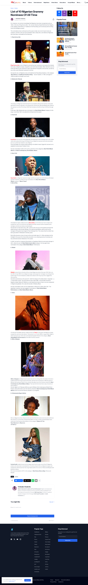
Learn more (11, 581)
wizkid (46, 569)
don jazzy (36, 551)
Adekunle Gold (37, 534)
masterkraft (37, 556)
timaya (46, 564)
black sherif (47, 544)
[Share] (52, 19)
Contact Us (60, 581)
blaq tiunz (36, 546)
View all (51, 502)
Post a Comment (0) (32, 516)
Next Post (51, 520)
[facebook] (11, 539)
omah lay (47, 559)
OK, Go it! (27, 580)
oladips (36, 559)
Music (24, 2)
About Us (57, 580)
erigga (46, 551)
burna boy (47, 549)
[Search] (84, 2)
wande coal (37, 569)
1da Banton (36, 532)
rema (46, 561)
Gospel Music (71, 2)
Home (12, 8)
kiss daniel (47, 554)
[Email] (36, 480)
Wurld (35, 542)
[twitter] (14, 539)
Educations (63, 2)
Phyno (35, 539)
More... (78, 2)
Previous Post (15, 520)
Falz (35, 537)
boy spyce (47, 546)
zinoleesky (36, 571)
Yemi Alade (47, 542)
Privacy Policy (53, 581)
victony (46, 566)
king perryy (36, 554)
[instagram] (20, 539)
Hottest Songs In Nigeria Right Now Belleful (70, 40)
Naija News (46, 2)
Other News (54, 2)
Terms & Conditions (65, 580)
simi (35, 564)
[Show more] (39, 480)
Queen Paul (47, 539)
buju (35, 549)
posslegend (37, 561)
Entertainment (38, 2)
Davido (46, 534)
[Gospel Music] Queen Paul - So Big (71, 46)
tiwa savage (37, 566)
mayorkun (47, 556)
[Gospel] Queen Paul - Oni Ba (71, 53)
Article (16, 8)
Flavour (46, 537)
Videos (30, 2)
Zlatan (35, 544)
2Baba (46, 532)
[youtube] (17, 539)
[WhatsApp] (32, 480)
